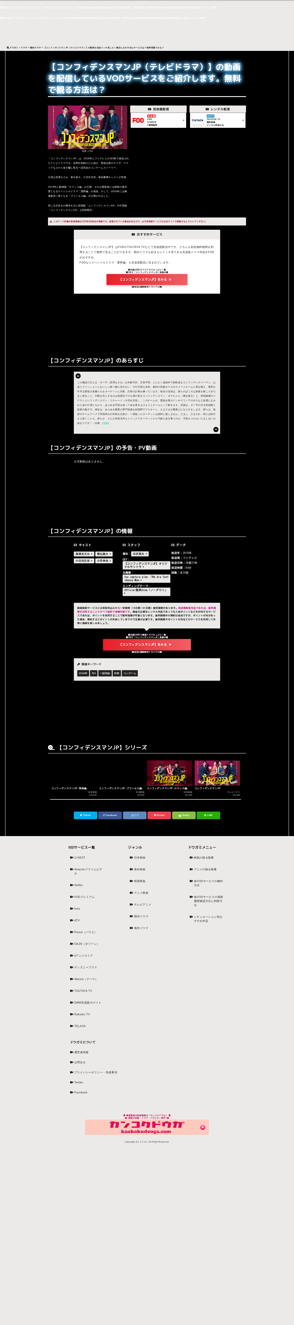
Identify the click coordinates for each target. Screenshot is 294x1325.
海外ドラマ (141, 928)
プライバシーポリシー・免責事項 (95, 1072)
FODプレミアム (84, 896)
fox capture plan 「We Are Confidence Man (146, 578)
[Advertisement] (147, 322)
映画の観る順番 (204, 857)
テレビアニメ (142, 904)
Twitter (86, 815)
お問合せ (80, 1062)
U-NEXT (80, 857)
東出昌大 (103, 554)
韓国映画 (139, 881)
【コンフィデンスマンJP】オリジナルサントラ (145, 565)
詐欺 (116, 673)
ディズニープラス (85, 967)
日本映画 (139, 857)
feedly (186, 815)
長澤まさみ (83, 554)
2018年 (83, 673)
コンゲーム (130, 673)
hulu (77, 908)
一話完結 (105, 673)
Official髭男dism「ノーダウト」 (146, 590)
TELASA (80, 1026)
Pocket (160, 815)
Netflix (78, 885)
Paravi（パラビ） (85, 932)
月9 (94, 673)
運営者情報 (81, 1052)
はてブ (135, 815)
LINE (209, 815)
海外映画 (139, 869)
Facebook (111, 815)
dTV (77, 920)
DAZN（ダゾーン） (87, 943)
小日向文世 (83, 560)
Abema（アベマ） (86, 979)
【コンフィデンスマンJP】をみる (144, 279)
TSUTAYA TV (83, 990)
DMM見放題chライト (88, 1002)
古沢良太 (139, 553)
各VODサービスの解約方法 (208, 883)
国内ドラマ (141, 916)
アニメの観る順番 (205, 869)
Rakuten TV (82, 1014)
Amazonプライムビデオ (88, 871)
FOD (105, 423)
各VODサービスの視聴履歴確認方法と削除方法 (208, 901)
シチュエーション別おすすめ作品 (208, 918)
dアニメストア (83, 955)
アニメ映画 (141, 892)
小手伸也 (103, 560)
